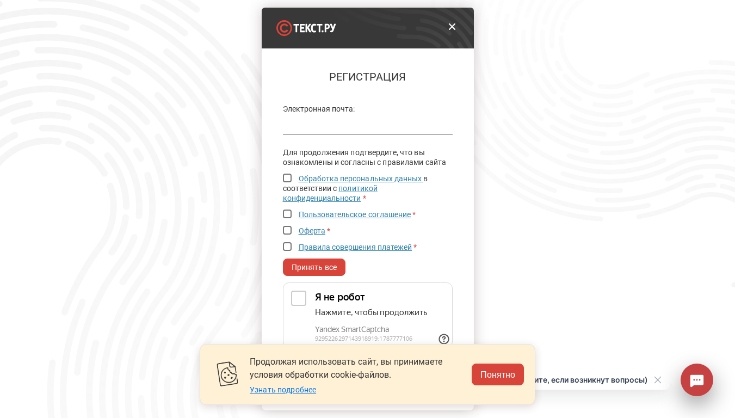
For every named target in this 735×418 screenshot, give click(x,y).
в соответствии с (355, 188)
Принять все (314, 267)
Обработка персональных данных (361, 178)
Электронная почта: (319, 109)
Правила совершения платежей (355, 247)
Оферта (312, 230)
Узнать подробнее (283, 390)
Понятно (497, 374)
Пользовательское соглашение (355, 214)
